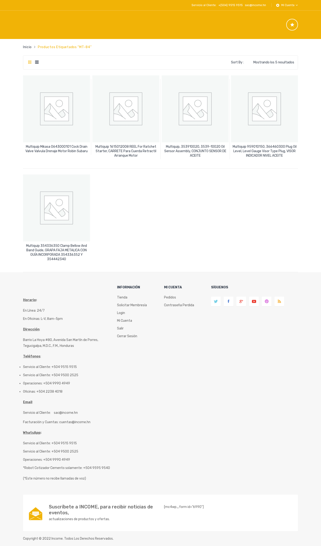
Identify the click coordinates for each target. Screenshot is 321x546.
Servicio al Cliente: (37, 413)
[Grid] (30, 62)
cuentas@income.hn (74, 422)
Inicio (27, 47)
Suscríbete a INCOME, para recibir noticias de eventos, (101, 509)
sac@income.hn (255, 5)
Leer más (56, 149)
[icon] (292, 24)
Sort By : (237, 62)
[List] (37, 62)
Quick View (57, 135)
